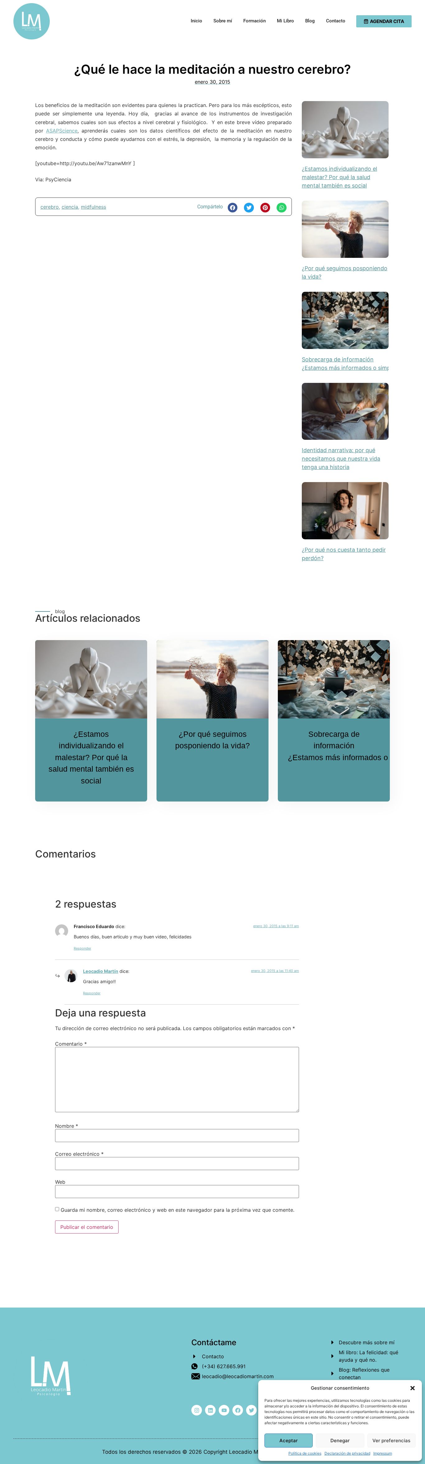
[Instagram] (196, 1410)
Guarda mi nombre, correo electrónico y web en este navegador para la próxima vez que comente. (177, 1209)
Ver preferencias (391, 1440)
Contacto (335, 21)
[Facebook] (237, 1410)
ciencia (70, 207)
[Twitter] (251, 1410)
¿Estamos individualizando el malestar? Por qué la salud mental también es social (339, 177)
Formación (254, 21)
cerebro (49, 207)
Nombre (66, 1125)
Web (60, 1181)
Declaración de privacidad (347, 1453)
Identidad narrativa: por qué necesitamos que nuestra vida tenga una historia (341, 458)
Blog (310, 21)
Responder (82, 948)
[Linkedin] (210, 1410)
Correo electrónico (79, 1153)
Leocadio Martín (100, 971)
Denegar (340, 1440)
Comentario (71, 1043)
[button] (412, 1388)
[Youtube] (224, 1410)
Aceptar (288, 1440)
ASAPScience (61, 131)
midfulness (93, 207)
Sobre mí (222, 21)
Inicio (196, 21)
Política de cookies (304, 1453)
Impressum (382, 1453)
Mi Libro (285, 21)
